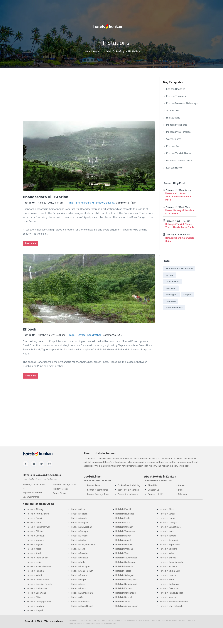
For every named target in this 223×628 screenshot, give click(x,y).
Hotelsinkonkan (92, 51)
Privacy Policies (60, 489)
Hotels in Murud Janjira (38, 514)
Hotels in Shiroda (168, 557)
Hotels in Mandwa (35, 606)
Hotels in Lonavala (124, 566)
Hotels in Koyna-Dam (170, 571)
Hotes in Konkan (56, 621)
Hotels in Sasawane (36, 593)
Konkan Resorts (95, 485)
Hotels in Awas (122, 601)
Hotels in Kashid (123, 509)
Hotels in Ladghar (79, 522)
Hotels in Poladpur (80, 553)
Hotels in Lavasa (168, 575)
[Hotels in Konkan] (109, 26)
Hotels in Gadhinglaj (169, 584)
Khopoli (29, 329)
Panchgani (171, 294)
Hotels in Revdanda (124, 514)
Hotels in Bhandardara (82, 593)
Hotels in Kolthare (168, 549)
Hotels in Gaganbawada (171, 562)
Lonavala (171, 301)
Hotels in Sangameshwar (83, 544)
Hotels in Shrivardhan (81, 527)
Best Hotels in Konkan (128, 490)
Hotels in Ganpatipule (170, 527)
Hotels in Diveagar (168, 522)
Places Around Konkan (128, 494)
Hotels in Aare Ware (169, 588)
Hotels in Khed (34, 553)
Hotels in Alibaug (35, 509)
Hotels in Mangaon (124, 527)
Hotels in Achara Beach (126, 606)
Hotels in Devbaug (35, 535)
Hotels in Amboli (123, 540)
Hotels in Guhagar (79, 531)
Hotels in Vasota (168, 597)
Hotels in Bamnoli (123, 597)
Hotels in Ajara (78, 584)
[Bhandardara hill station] (89, 157)
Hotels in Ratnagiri (169, 540)
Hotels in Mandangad (125, 593)
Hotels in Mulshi (34, 575)
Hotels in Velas (122, 553)
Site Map (182, 494)
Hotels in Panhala (35, 571)
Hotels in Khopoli (35, 610)
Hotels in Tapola (123, 571)
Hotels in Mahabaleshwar (39, 566)
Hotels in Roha (78, 549)
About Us (152, 485)
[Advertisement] (88, 98)
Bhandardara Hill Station (45, 197)
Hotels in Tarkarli (168, 535)
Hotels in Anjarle (79, 518)
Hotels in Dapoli (34, 518)
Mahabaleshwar (174, 307)
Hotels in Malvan (123, 535)
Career (181, 485)
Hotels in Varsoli (167, 514)
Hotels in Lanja (34, 562)
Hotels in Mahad (167, 553)
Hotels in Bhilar (34, 597)
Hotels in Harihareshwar (38, 527)
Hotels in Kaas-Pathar (82, 571)
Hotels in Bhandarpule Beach (174, 601)
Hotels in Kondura (123, 588)
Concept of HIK (155, 494)
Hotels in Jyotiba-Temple (39, 584)
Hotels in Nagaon (79, 514)
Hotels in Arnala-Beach (38, 579)
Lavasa (110, 202)
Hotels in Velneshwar (125, 531)
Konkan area (166, 458)
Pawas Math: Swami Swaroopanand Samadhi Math (178, 196)
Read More (30, 243)
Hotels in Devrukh (123, 544)
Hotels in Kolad (34, 549)
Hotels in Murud (122, 522)
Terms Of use (59, 493)
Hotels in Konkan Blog (114, 51)
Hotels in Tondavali (80, 601)
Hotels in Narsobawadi (126, 584)
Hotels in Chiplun (35, 531)
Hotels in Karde (34, 522)
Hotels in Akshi (78, 509)
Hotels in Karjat (78, 579)
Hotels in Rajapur (35, 544)
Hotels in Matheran (169, 566)
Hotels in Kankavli (79, 557)
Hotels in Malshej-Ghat (126, 579)
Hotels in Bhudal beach (82, 606)
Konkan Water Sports (97, 490)
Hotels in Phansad (124, 549)
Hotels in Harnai (167, 518)
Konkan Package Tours (98, 494)
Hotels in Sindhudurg (125, 562)
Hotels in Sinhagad (124, 575)
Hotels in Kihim (167, 509)
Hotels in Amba (78, 540)
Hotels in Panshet (79, 575)
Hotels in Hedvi (167, 531)
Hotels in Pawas (79, 588)
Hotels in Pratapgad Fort (39, 601)
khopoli (187, 294)
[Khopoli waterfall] (89, 290)
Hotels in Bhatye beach (171, 606)
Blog (180, 490)
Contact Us (153, 490)
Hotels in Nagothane (170, 544)
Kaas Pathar (94, 335)
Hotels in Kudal (78, 562)
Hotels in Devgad (79, 535)
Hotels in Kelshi (122, 518)
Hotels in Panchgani (80, 566)
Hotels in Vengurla (35, 540)
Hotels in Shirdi (167, 579)
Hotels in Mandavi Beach (171, 593)
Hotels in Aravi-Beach (37, 557)
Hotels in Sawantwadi (126, 557)
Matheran (171, 288)
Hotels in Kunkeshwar (37, 588)
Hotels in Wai (77, 597)
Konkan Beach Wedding (129, 485)
